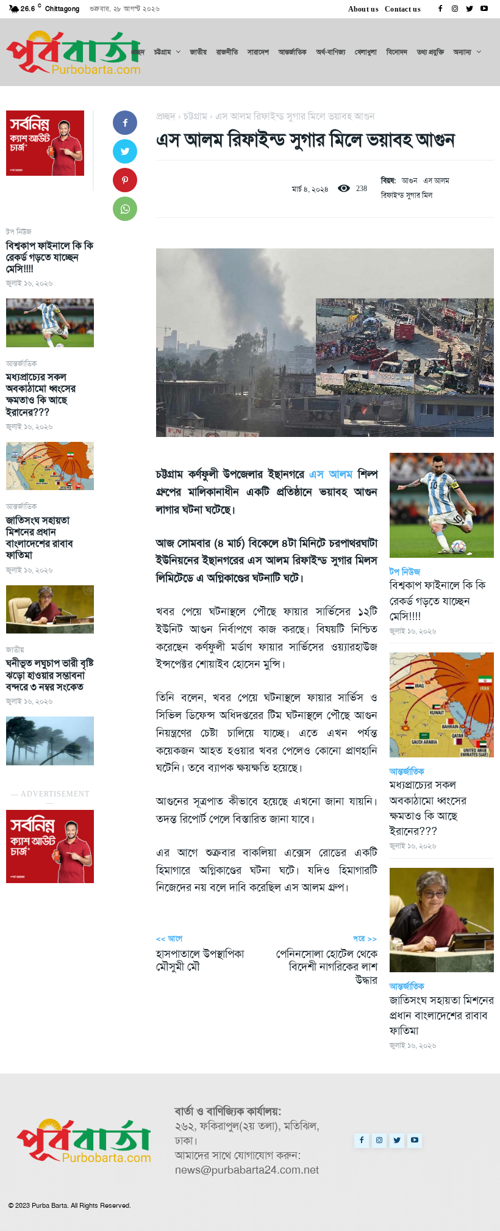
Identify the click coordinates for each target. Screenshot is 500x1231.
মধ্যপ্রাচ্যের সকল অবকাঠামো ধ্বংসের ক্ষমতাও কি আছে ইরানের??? (41, 394)
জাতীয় (15, 650)
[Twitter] (469, 9)
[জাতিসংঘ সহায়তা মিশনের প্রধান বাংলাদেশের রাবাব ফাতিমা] (50, 609)
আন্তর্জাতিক (21, 363)
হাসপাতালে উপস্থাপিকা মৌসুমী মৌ (200, 961)
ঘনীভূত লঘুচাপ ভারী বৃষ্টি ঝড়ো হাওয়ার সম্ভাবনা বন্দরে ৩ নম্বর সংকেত (49, 675)
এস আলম (436, 181)
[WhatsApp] (125, 209)
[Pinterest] (125, 180)
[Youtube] (484, 9)
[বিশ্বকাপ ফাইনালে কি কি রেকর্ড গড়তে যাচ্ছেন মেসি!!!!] (50, 322)
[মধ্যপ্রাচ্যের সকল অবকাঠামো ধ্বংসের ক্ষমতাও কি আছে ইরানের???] (50, 466)
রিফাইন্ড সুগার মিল (406, 195)
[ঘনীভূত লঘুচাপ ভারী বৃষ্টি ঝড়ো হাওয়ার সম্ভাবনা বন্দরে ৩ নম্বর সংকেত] (50, 741)
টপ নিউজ (19, 232)
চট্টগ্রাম (195, 116)
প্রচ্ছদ (166, 116)
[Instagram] (455, 9)
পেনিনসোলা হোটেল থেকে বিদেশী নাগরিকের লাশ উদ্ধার (326, 967)
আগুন (409, 181)
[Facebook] (440, 9)
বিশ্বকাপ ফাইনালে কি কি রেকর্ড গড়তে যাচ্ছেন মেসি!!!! (49, 257)
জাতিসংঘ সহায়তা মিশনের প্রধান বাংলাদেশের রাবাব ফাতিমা (39, 538)
